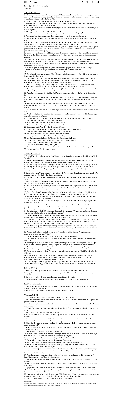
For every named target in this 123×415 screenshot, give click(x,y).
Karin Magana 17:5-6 (33, 284)
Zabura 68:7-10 (30, 268)
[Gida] (25, 2)
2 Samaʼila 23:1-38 (32, 12)
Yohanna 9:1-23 (31, 295)
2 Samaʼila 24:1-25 (32, 153)
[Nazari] (30, 2)
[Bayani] (35, 2)
